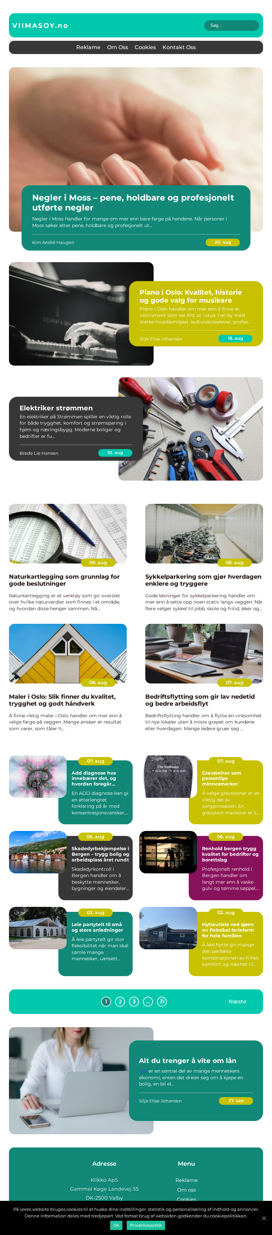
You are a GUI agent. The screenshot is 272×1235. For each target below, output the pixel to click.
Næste (237, 1001)
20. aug (223, 242)
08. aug (234, 562)
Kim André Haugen (53, 242)
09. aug (98, 562)
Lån (143, 1071)
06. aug (95, 837)
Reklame (88, 47)
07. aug (234, 682)
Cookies (145, 47)
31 (162, 1001)
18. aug (235, 338)
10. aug (115, 452)
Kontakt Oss (179, 47)
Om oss (117, 47)
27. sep (236, 1100)
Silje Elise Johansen (161, 338)
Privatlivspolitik (146, 1225)
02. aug (95, 912)
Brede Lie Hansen (39, 453)
